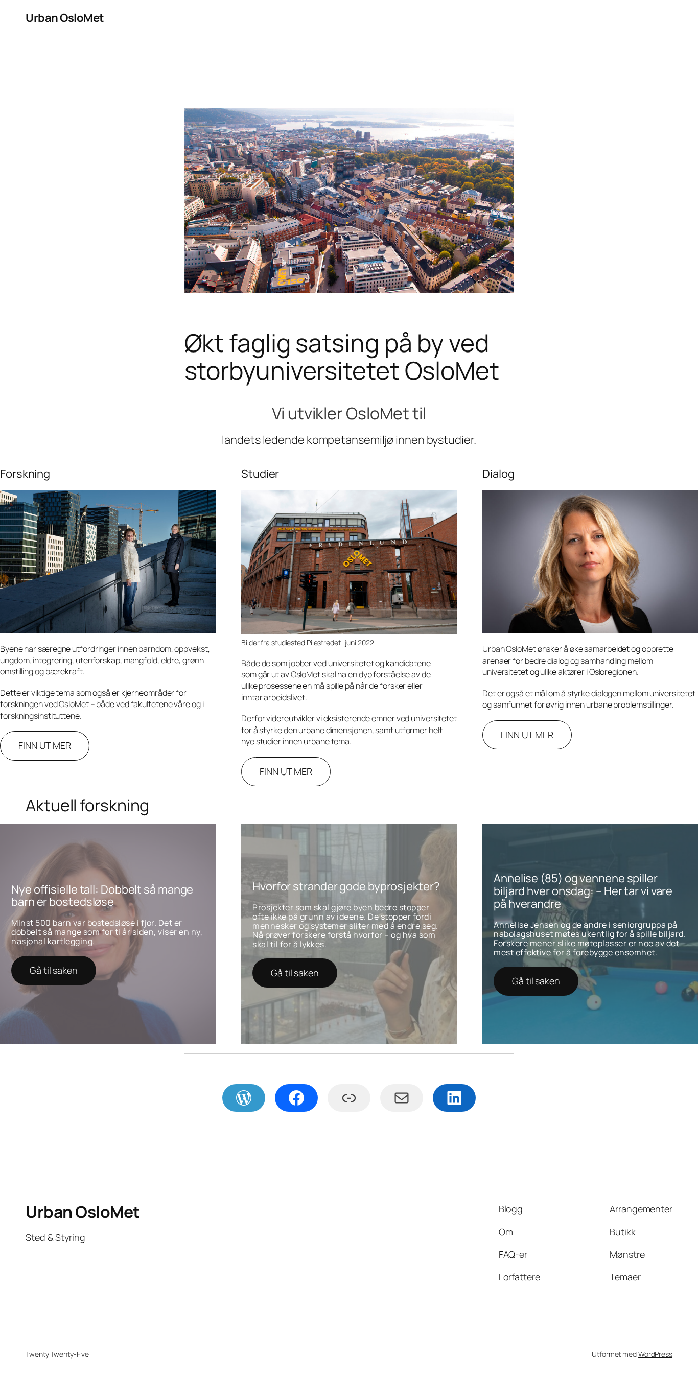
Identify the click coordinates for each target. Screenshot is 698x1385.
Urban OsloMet (65, 18)
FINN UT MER (44, 745)
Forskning (25, 473)
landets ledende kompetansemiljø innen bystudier (347, 440)
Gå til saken (54, 970)
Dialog (498, 473)
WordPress (655, 1354)
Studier (260, 473)
